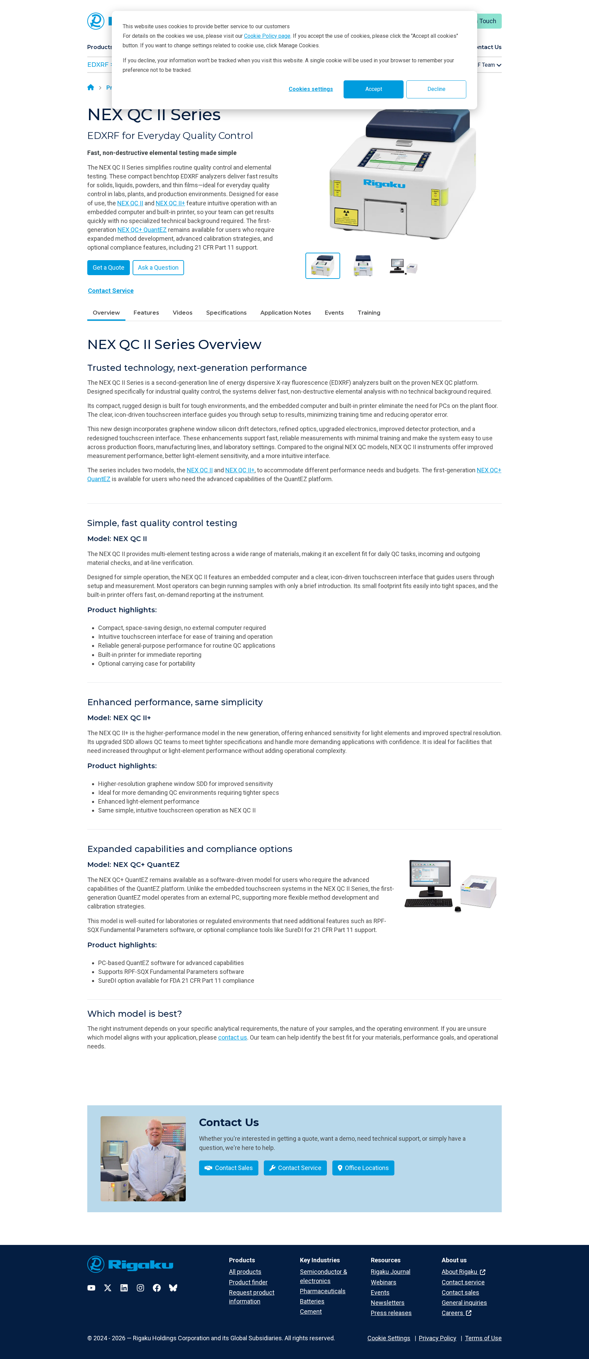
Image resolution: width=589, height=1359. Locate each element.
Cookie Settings (388, 1338)
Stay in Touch (478, 21)
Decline (436, 89)
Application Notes (285, 313)
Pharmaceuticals (323, 1291)
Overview (106, 313)
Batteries (312, 1301)
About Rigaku (460, 1271)
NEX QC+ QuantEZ (142, 229)
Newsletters (388, 1302)
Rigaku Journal (390, 1271)
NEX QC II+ (170, 203)
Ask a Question (158, 267)
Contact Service (111, 290)
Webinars (383, 1282)
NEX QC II (130, 203)
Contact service (463, 1282)
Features (146, 313)
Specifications (226, 313)
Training (369, 313)
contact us (232, 1037)
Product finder (248, 1282)
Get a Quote (108, 267)
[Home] (90, 87)
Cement (311, 1311)
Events (334, 313)
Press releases (391, 1312)
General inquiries (464, 1302)
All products (245, 1271)
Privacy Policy (437, 1338)
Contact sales (460, 1292)
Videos (183, 313)
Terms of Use (483, 1338)
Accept (373, 89)
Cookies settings (311, 89)
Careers (453, 1312)
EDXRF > (100, 64)
